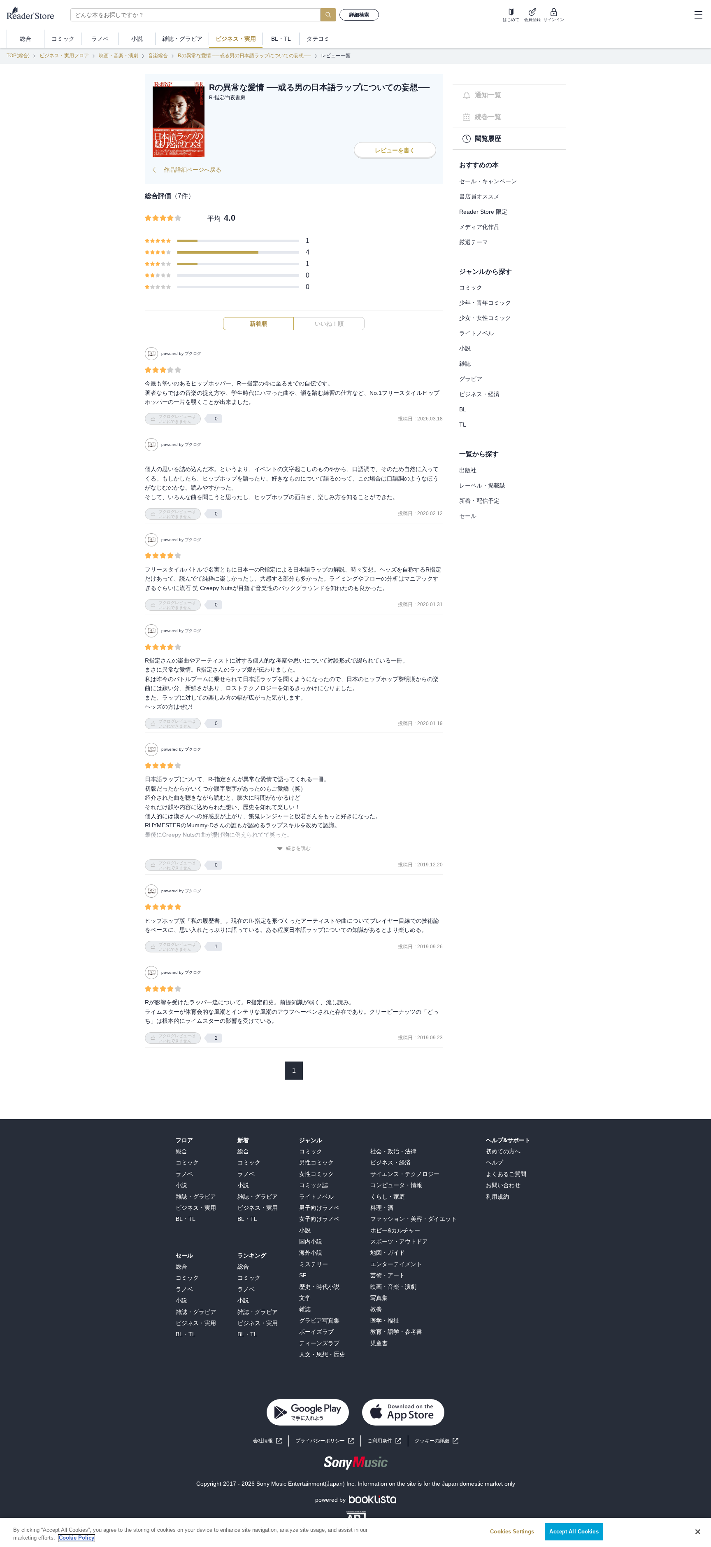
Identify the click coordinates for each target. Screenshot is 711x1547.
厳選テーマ (473, 242)
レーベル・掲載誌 (482, 485)
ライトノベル (476, 333)
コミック (470, 287)
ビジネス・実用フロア (64, 55)
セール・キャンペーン (488, 181)
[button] (436, 1441)
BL (462, 409)
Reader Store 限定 (483, 211)
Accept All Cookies (573, 1531)
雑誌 (465, 363)
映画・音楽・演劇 (118, 55)
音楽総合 (158, 55)
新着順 (258, 323)
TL (462, 424)
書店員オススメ (479, 196)
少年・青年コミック (485, 302)
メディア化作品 (479, 227)
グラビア (470, 379)
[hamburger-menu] (698, 14)
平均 (214, 218)
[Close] (698, 1532)
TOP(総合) (18, 55)
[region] (355, 1532)
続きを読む (298, 848)
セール (467, 516)
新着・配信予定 (479, 500)
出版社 (467, 470)
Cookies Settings (512, 1531)
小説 (465, 348)
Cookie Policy (76, 1538)
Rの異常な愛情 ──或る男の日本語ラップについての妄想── (244, 55)
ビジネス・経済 (479, 394)
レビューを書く (395, 150)
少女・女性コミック (485, 318)
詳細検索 (359, 15)
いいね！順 (329, 323)
